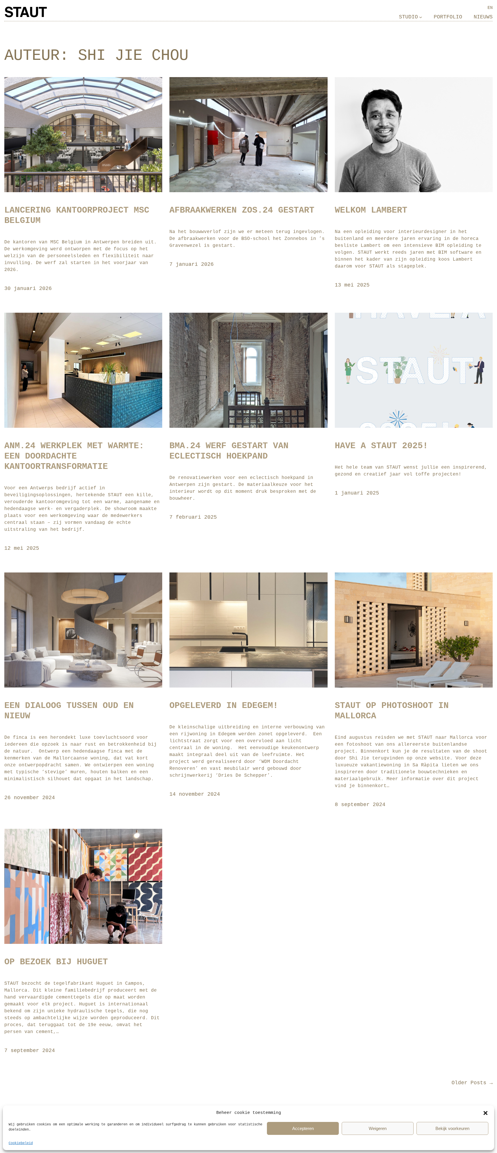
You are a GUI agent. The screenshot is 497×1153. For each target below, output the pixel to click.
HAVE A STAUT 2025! (381, 446)
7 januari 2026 (191, 264)
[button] (485, 1113)
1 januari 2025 (357, 493)
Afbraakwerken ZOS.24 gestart (241, 210)
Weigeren (378, 1128)
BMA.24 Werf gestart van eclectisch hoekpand (228, 451)
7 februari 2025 (193, 517)
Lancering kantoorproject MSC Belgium (76, 215)
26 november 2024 (29, 798)
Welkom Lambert (371, 210)
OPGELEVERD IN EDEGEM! (223, 706)
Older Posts (472, 1083)
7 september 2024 (29, 1050)
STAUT (25, 13)
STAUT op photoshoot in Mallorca (392, 711)
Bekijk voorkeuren (452, 1128)
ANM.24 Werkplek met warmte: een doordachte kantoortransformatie (74, 456)
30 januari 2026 (28, 288)
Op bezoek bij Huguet (56, 962)
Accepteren (303, 1128)
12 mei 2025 (21, 548)
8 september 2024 (360, 805)
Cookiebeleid (21, 1143)
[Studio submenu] (420, 17)
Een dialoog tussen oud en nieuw (69, 711)
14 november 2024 (194, 794)
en (490, 7)
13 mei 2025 (352, 285)
